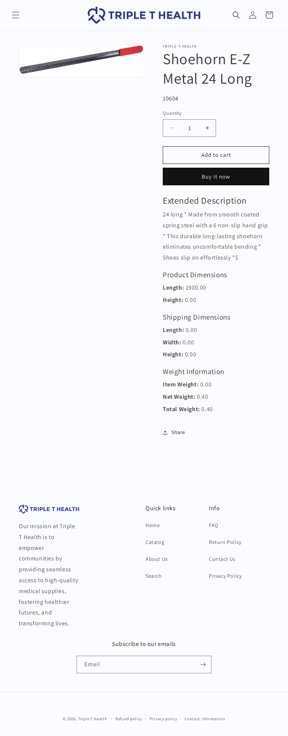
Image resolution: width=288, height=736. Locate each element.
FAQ (213, 525)
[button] (16, 15)
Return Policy (225, 542)
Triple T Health (92, 718)
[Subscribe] (203, 664)
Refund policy (129, 718)
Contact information (204, 718)
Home (153, 525)
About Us (157, 559)
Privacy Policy (225, 575)
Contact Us (222, 559)
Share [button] (178, 432)
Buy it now (216, 176)
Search (154, 575)
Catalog (155, 542)
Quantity (172, 113)
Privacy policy (163, 718)
